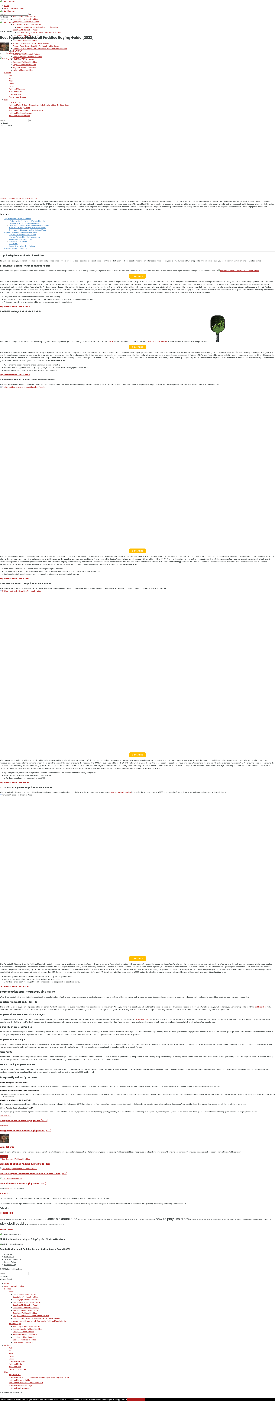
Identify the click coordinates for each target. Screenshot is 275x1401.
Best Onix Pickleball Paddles (24, 16)
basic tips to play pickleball (40, 1219)
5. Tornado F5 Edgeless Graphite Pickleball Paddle (28, 230)
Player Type (14, 53)
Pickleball (226, 1219)
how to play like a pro (172, 1219)
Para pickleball (208, 1219)
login (8, 1188)
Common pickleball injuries (95, 1219)
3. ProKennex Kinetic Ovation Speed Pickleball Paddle (29, 225)
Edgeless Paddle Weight (18, 241)
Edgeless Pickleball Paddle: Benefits (22, 235)
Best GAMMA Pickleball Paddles (26, 30)
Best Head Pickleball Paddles (25, 40)
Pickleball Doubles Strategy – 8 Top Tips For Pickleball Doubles (32, 1239)
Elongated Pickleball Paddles (25, 62)
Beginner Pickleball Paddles (24, 67)
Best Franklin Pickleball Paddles (26, 1310)
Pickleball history (247, 1219)
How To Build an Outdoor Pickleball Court (26, 110)
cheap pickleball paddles (120, 792)
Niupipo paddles (194, 1219)
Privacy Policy (10, 1262)
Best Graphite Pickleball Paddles (26, 1326)
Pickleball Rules (33, 1224)
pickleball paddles (14, 1223)
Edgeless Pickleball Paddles (24, 65)
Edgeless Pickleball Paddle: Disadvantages (25, 237)
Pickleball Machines (17, 89)
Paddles (8, 31)
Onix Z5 (110, 341)
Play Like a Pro (15, 102)
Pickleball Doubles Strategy (20, 113)
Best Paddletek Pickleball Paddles (27, 24)
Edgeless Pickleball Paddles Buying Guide (20, 232)
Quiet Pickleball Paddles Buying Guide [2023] (23, 1183)
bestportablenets (82, 1219)
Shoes (11, 83)
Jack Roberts (17, 50)
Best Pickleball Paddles (14, 8)
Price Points (13, 244)
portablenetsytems (43, 1224)
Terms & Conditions (12, 1259)
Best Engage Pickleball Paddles (26, 22)
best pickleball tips (62, 1219)
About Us (8, 1254)
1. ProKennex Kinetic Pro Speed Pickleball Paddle (27, 221)
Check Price (137, 276)
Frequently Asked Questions (15, 248)
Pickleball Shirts (15, 91)
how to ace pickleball (149, 1219)
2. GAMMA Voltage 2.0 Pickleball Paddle (24, 223)
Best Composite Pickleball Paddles (27, 56)
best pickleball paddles (157, 341)
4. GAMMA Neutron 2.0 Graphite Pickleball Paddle (27, 228)
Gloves (11, 86)
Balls (10, 75)
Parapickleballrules (218, 1219)
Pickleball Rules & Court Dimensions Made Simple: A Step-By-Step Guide (39, 105)
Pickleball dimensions (236, 1219)
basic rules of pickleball (25, 1219)
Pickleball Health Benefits (19, 116)
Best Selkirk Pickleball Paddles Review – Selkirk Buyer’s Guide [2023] (35, 1249)
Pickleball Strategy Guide (19, 107)
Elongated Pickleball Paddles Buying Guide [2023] (25, 1163)
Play (6, 99)
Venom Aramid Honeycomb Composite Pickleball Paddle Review (40, 48)
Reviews (7, 73)
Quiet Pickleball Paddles (23, 70)
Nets (10, 78)
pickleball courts (142, 1019)
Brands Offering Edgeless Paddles (22, 246)
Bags (11, 81)
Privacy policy (139, 1399)
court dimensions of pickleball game (114, 1219)
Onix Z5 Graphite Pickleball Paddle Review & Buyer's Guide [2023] (33, 1173)
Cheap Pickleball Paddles (23, 1332)
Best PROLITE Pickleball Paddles (26, 1307)
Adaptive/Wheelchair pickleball (9, 1219)
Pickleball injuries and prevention (262, 1219)
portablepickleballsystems (56, 1224)
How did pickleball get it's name (134, 1219)
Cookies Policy (10, 1264)
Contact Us (9, 1256)
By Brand (12, 1291)
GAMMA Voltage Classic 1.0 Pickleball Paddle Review (39, 32)
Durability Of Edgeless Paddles (20, 239)
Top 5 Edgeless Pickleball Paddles (17, 219)
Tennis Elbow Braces (17, 97)
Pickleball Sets (15, 94)
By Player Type (15, 1324)
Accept (130, 1399)
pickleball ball (260, 1007)
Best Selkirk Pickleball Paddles (25, 19)
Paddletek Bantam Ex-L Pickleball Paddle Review (37, 27)
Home (6, 6)
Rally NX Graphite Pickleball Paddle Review (31, 43)
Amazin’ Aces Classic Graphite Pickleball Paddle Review (36, 46)
